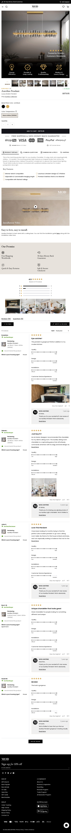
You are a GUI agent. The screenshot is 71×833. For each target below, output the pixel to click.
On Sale (3, 790)
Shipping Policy (6, 810)
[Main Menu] (2, 7)
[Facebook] (8, 773)
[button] (35, 44)
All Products (5, 782)
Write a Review (62, 324)
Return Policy (5, 813)
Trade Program (42, 792)
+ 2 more (52, 494)
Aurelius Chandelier (37, 157)
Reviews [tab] (6, 319)
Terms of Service (29, 829)
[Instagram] (2, 773)
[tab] (10, 152)
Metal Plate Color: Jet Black (10, 103)
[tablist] (35, 152)
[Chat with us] (66, 825)
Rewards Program (42, 790)
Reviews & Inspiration (43, 784)
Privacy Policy (20, 829)
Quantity (4, 121)
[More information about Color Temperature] (16, 111)
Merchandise (5, 797)
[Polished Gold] (8, 106)
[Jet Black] (3, 106)
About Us (40, 782)
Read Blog (40, 787)
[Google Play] (53, 811)
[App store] (53, 806)
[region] (35, 306)
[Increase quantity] (12, 124)
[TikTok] (11, 773)
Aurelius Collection (11, 97)
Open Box (4, 792)
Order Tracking (6, 805)
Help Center (5, 808)
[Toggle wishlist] (66, 13)
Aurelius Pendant (15, 345)
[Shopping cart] (68, 6)
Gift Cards (4, 795)
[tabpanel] (35, 170)
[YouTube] (13, 773)
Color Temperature (8, 111)
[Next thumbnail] (69, 83)
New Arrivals (5, 787)
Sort (53, 331)
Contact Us (5, 815)
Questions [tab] (18, 319)
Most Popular (5, 784)
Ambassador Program (44, 795)
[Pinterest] (5, 773)
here (58, 233)
